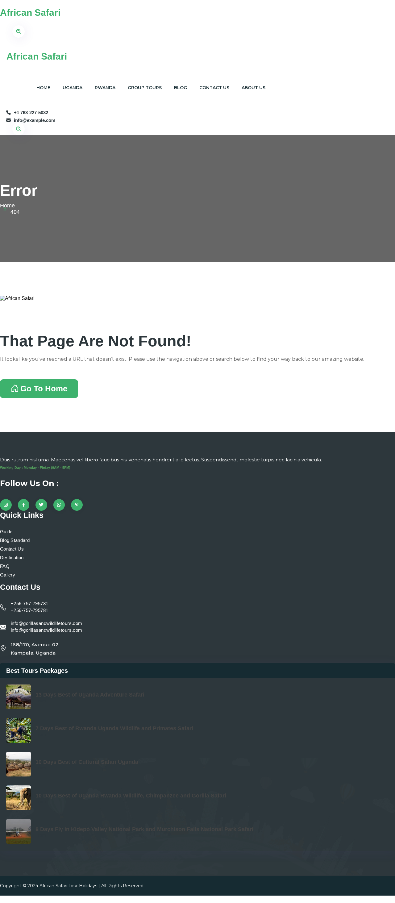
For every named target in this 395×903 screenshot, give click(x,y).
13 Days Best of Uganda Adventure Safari (89, 695)
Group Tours (145, 87)
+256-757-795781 (29, 603)
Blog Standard (15, 540)
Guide (6, 531)
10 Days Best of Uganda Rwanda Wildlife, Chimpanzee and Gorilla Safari (130, 796)
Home (43, 87)
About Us (253, 87)
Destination (11, 557)
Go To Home (43, 388)
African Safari (30, 12)
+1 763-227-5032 (31, 112)
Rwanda (105, 87)
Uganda (72, 87)
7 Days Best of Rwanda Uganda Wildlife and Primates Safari (114, 728)
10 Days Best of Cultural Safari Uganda (86, 762)
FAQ (5, 566)
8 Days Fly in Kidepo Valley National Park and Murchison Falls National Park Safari (144, 829)
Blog (180, 87)
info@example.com (34, 120)
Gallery (7, 574)
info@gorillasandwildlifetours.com (46, 623)
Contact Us (214, 87)
